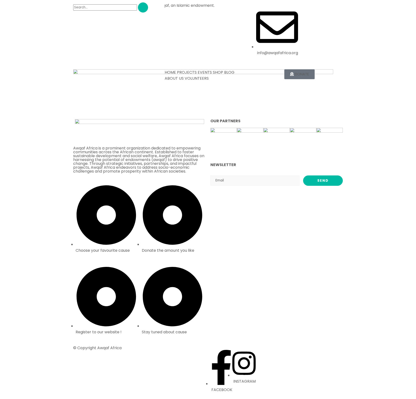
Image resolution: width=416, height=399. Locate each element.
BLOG (229, 72)
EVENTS (205, 72)
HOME (170, 72)
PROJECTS (187, 72)
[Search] (143, 7)
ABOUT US (174, 78)
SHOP (218, 72)
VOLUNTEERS (197, 78)
